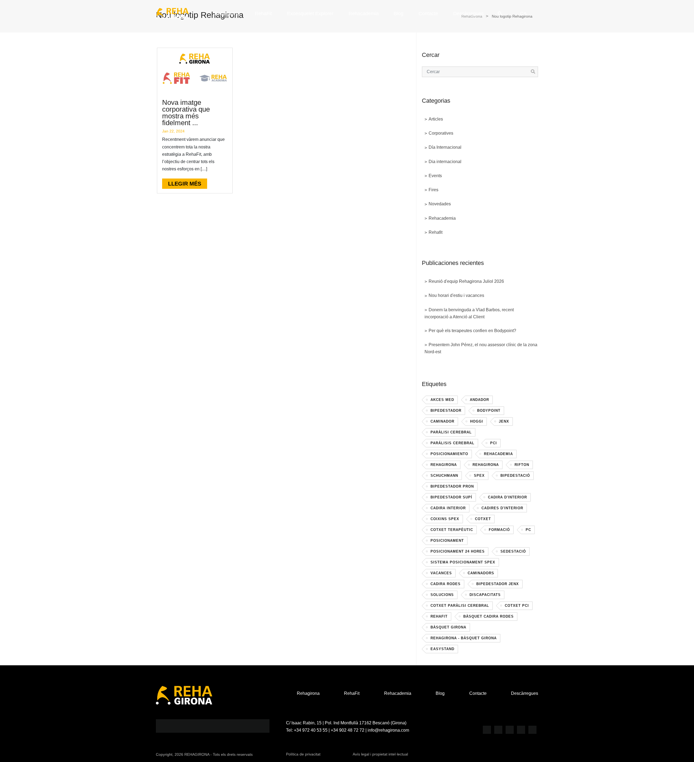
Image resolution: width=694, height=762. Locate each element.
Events (435, 175)
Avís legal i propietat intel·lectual (380, 754)
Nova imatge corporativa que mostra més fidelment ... (186, 112)
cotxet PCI (517, 606)
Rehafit (435, 232)
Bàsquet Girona (448, 627)
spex (479, 476)
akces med (442, 400)
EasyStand (442, 649)
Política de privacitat (303, 754)
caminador (442, 421)
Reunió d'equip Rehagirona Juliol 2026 (466, 281)
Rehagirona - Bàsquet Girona (463, 638)
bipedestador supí (451, 497)
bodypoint (488, 410)
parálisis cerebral (452, 443)
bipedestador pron (452, 486)
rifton (522, 465)
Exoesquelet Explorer (310, 13)
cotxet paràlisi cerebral (459, 606)
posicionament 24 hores (457, 551)
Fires (433, 189)
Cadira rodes (445, 584)
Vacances (441, 573)
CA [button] (523, 13)
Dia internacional (445, 161)
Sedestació (513, 551)
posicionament (447, 541)
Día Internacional (445, 147)
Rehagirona (227, 13)
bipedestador (445, 410)
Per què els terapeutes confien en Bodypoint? (472, 330)
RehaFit (263, 13)
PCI (493, 443)
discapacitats (485, 595)
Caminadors (481, 573)
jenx (504, 421)
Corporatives (441, 133)
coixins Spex (444, 519)
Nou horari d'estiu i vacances (456, 295)
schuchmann (444, 476)
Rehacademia (364, 13)
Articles (436, 119)
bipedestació (515, 476)
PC (528, 530)
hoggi (476, 421)
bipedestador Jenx (497, 584)
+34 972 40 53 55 (310, 730)
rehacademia (498, 454)
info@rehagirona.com (388, 730)
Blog (398, 13)
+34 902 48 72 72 (347, 730)
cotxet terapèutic (451, 530)
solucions (442, 595)
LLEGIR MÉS (184, 184)
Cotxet (483, 519)
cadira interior (448, 508)
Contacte (428, 13)
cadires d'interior (502, 508)
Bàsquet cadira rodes (488, 616)
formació (499, 530)
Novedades (440, 204)
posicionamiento (449, 454)
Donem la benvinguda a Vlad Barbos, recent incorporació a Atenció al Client (469, 313)
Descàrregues (468, 13)
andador (479, 400)
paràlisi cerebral (451, 432)
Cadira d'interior (507, 497)
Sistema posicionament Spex (462, 562)
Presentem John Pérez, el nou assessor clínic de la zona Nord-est (481, 348)
